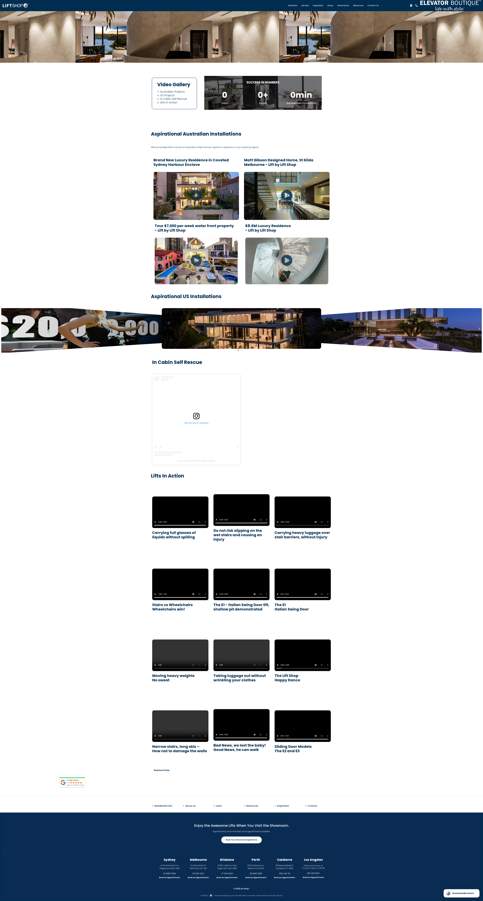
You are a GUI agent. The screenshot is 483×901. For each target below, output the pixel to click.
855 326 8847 (313, 873)
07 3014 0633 (227, 873)
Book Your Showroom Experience (241, 840)
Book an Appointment (169, 877)
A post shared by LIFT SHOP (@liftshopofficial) (196, 461)
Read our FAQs (161, 770)
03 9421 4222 (198, 873)
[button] (196, 196)
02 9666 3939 (169, 873)
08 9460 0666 (256, 873)
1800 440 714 (284, 873)
